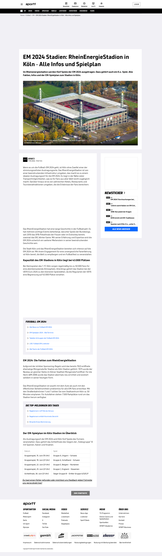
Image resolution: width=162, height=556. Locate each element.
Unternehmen (124, 513)
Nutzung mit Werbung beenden (105, 542)
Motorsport (27, 517)
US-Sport (26, 524)
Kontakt (121, 520)
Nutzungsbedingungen (82, 542)
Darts (25, 520)
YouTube (45, 527)
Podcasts (64, 520)
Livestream (65, 517)
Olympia (26, 527)
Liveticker (84, 517)
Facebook (45, 513)
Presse (121, 524)
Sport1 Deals (84, 520)
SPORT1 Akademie (106, 526)
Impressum (27, 542)
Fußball (25, 513)
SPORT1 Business (125, 527)
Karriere (122, 517)
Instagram (46, 517)
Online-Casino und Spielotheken (106, 518)
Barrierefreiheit (125, 542)
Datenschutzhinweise (42, 542)
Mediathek (65, 513)
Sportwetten (104, 522)
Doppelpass (65, 524)
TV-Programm (105, 513)
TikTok (44, 524)
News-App (84, 513)
